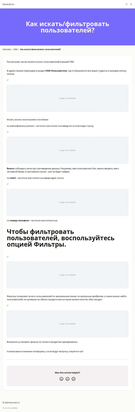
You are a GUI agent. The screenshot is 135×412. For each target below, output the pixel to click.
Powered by (10, 408)
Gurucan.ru (8, 4)
